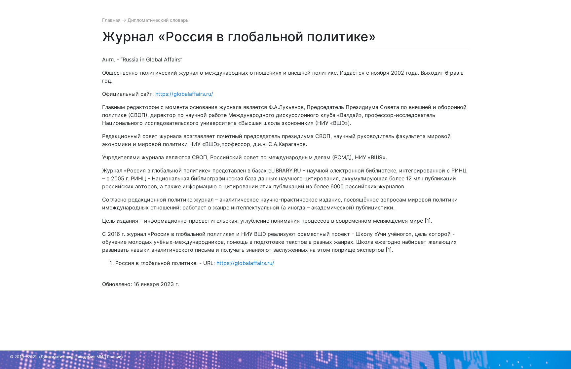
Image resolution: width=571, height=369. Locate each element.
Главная (112, 20)
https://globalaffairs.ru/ (184, 94)
